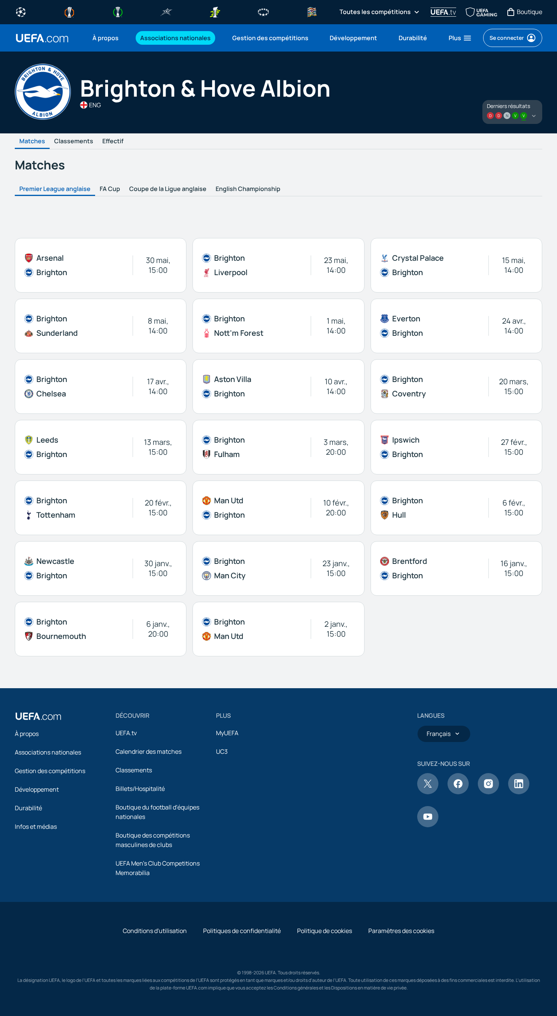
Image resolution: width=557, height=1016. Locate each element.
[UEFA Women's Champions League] (263, 11)
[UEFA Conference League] (118, 11)
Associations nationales (48, 752)
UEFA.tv (126, 733)
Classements (73, 141)
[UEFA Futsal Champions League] (166, 11)
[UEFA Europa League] (69, 11)
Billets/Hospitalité (140, 788)
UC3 (222, 751)
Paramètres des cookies (401, 931)
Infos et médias (36, 826)
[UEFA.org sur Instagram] (488, 792)
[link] (106, 38)
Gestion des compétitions (50, 771)
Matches (32, 141)
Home (42, 38)
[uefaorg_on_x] (427, 792)
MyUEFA (227, 733)
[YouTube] (427, 825)
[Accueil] (38, 716)
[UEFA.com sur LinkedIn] (518, 792)
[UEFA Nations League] (312, 11)
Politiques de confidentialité (242, 931)
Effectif (113, 141)
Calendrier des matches (148, 751)
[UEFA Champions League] (21, 11)
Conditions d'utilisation (155, 931)
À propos (27, 734)
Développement (37, 789)
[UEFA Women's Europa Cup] (215, 11)
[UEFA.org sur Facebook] (458, 792)
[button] (460, 38)
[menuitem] (107, 38)
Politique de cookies (324, 931)
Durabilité (28, 808)
